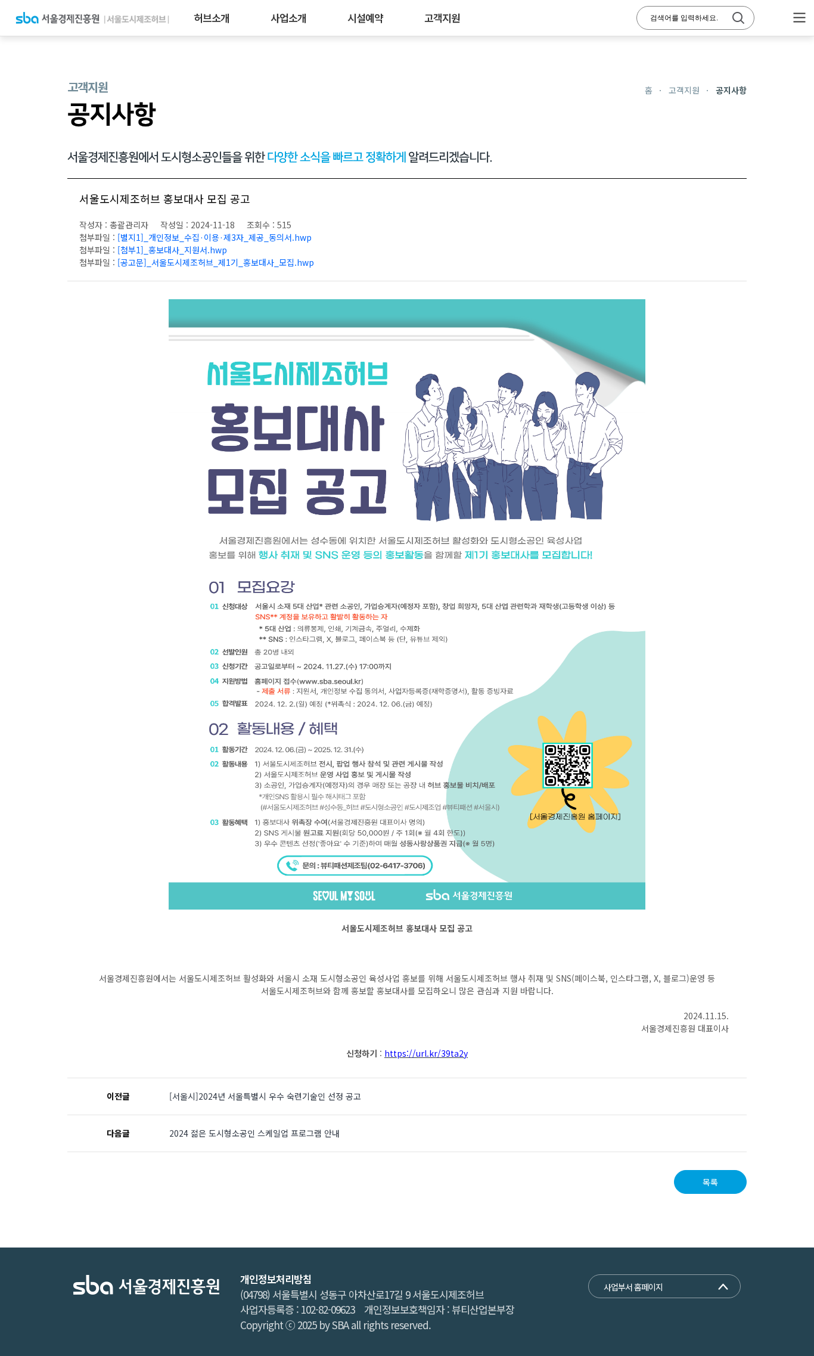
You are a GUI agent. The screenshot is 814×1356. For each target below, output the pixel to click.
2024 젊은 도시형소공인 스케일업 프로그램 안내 (254, 1133)
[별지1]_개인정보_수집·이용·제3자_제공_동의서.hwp (214, 237)
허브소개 (211, 17)
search (738, 18)
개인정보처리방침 (276, 1278)
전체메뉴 (799, 18)
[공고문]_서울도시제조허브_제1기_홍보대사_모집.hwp (215, 262)
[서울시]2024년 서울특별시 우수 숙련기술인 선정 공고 (265, 1096)
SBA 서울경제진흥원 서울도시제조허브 (92, 18)
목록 (710, 1182)
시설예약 (365, 17)
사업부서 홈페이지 (633, 1287)
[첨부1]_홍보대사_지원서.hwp (172, 250)
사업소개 (288, 17)
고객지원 (442, 17)
